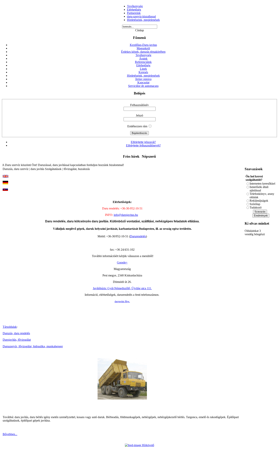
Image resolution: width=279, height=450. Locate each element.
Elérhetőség (134, 9)
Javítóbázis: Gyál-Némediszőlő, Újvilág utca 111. (122, 288)
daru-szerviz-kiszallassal (141, 16)
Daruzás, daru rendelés (16, 333)
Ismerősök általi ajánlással (259, 188)
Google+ (122, 262)
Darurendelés (138, 236)
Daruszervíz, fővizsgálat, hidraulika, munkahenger (33, 346)
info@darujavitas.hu (126, 214)
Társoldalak (10, 326)
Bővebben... (10, 434)
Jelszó (139, 115)
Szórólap (255, 204)
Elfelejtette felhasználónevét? (143, 145)
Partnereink (134, 13)
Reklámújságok (259, 200)
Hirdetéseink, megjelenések (143, 19)
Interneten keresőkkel (262, 183)
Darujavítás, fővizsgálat (17, 339)
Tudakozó (256, 207)
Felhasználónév (139, 105)
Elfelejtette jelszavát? (143, 142)
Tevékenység (135, 6)
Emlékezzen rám (137, 126)
